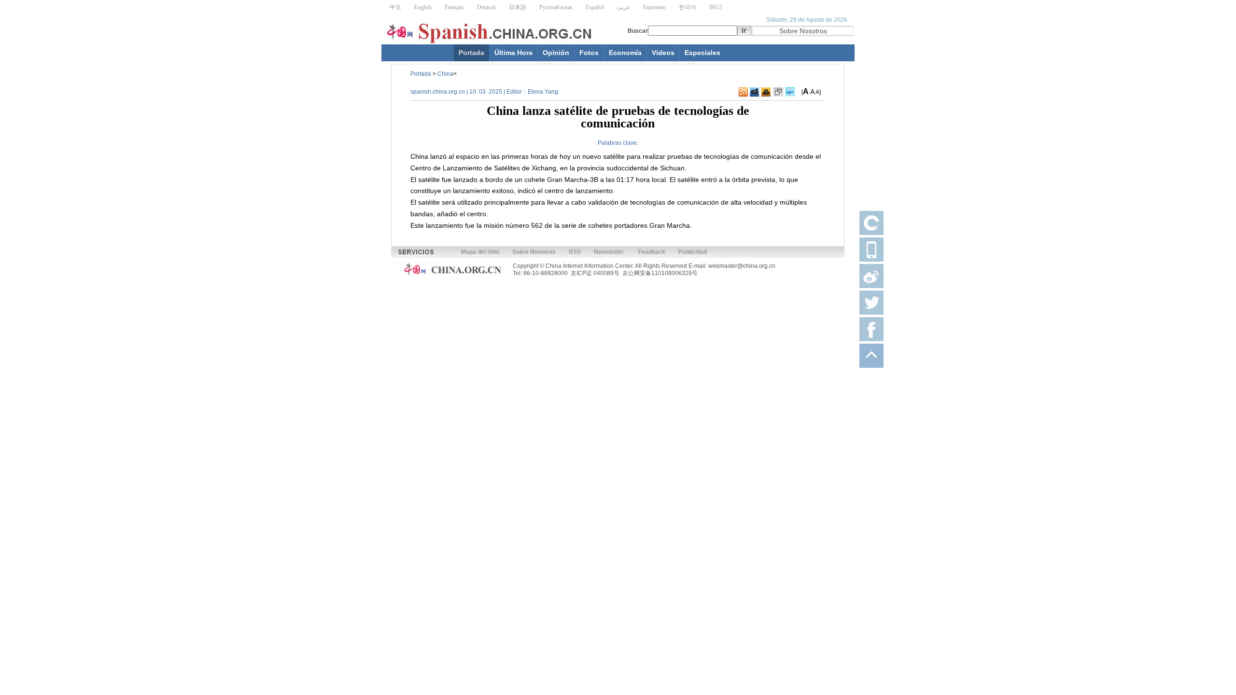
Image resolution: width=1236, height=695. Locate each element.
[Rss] (743, 92)
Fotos (589, 52)
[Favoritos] (778, 92)
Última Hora (513, 52)
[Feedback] (754, 92)
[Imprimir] (766, 92)
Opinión (556, 52)
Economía (625, 52)
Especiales (702, 52)
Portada (471, 52)
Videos (663, 52)
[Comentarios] (790, 92)
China (445, 73)
